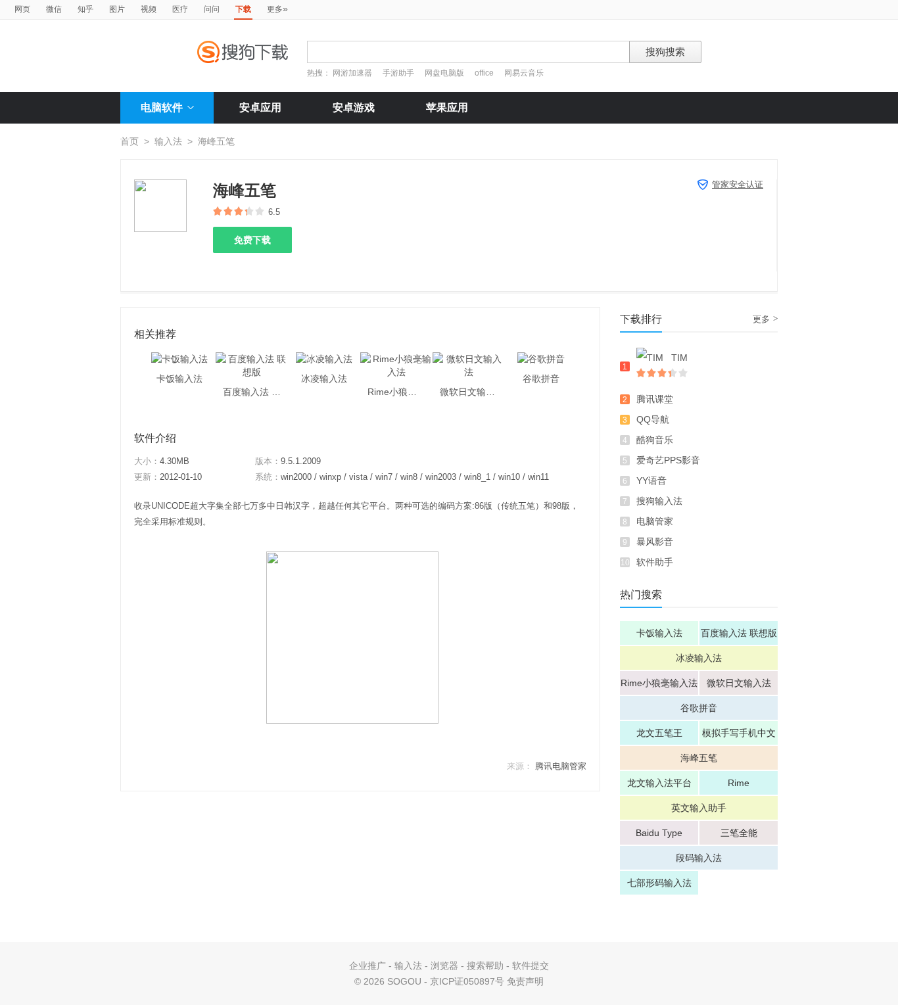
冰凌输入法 (699, 658)
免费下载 (252, 240)
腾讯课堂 (654, 399)
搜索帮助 (485, 965)
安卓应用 (260, 107)
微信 (54, 9)
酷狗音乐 (654, 439)
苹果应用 (447, 107)
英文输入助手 (698, 808)
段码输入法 (699, 858)
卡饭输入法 (659, 633)
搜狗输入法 (659, 501)
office (485, 73)
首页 (129, 141)
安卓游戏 (354, 107)
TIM (679, 357)
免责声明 (525, 981)
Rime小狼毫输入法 (659, 683)
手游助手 (399, 73)
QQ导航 (652, 419)
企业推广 (367, 965)
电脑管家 (654, 521)
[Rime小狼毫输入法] (396, 359)
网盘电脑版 (444, 73)
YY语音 (651, 480)
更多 (277, 8)
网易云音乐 (524, 73)
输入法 (168, 141)
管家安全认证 (737, 184)
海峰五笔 (698, 758)
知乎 (85, 9)
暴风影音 (654, 541)
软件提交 (530, 965)
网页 (22, 9)
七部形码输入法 (659, 882)
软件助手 (654, 562)
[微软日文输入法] (469, 359)
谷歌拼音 (698, 708)
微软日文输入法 (739, 683)
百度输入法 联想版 (739, 633)
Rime (738, 783)
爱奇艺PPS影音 (668, 460)
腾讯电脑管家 (560, 766)
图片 (117, 9)
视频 (148, 9)
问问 (212, 9)
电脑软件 (162, 107)
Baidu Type (659, 833)
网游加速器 (352, 73)
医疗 (180, 9)
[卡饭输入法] (179, 359)
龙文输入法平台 (659, 783)
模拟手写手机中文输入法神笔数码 (739, 736)
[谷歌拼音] (541, 359)
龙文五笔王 (659, 733)
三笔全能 (739, 833)
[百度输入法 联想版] (252, 359)
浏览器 (444, 965)
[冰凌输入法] (324, 359)
